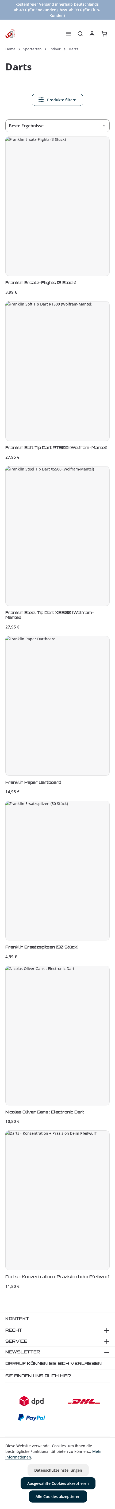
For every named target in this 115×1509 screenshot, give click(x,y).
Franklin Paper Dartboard (33, 782)
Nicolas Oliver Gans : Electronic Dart (44, 1112)
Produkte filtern (61, 99)
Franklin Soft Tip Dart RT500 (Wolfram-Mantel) (56, 447)
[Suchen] (80, 33)
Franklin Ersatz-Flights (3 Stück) (40, 282)
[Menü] (68, 33)
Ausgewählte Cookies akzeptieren (58, 1483)
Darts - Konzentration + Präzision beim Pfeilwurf (57, 1276)
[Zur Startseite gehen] (10, 33)
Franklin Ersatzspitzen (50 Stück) (41, 947)
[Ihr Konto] (92, 33)
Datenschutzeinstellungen (58, 1470)
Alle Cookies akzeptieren (58, 1496)
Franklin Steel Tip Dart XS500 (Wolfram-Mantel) (49, 615)
